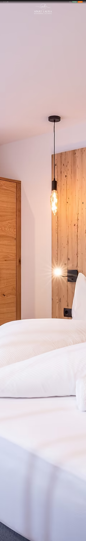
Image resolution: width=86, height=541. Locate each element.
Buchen (80, 1)
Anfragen (74, 1)
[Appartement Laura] (43, 9)
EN (69, 1)
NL (70, 1)
